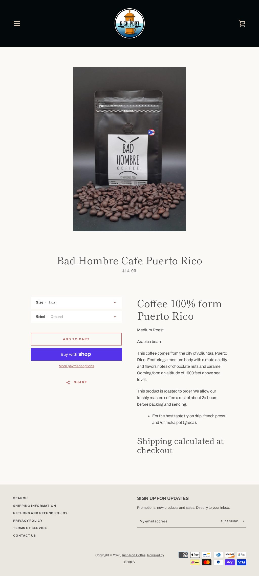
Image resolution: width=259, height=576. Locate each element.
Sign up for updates (163, 498)
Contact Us (24, 535)
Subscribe (230, 521)
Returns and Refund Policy (40, 513)
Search (20, 498)
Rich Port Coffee (133, 555)
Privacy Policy (27, 520)
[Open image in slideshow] (129, 149)
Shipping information (34, 506)
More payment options (76, 366)
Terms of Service (30, 528)
